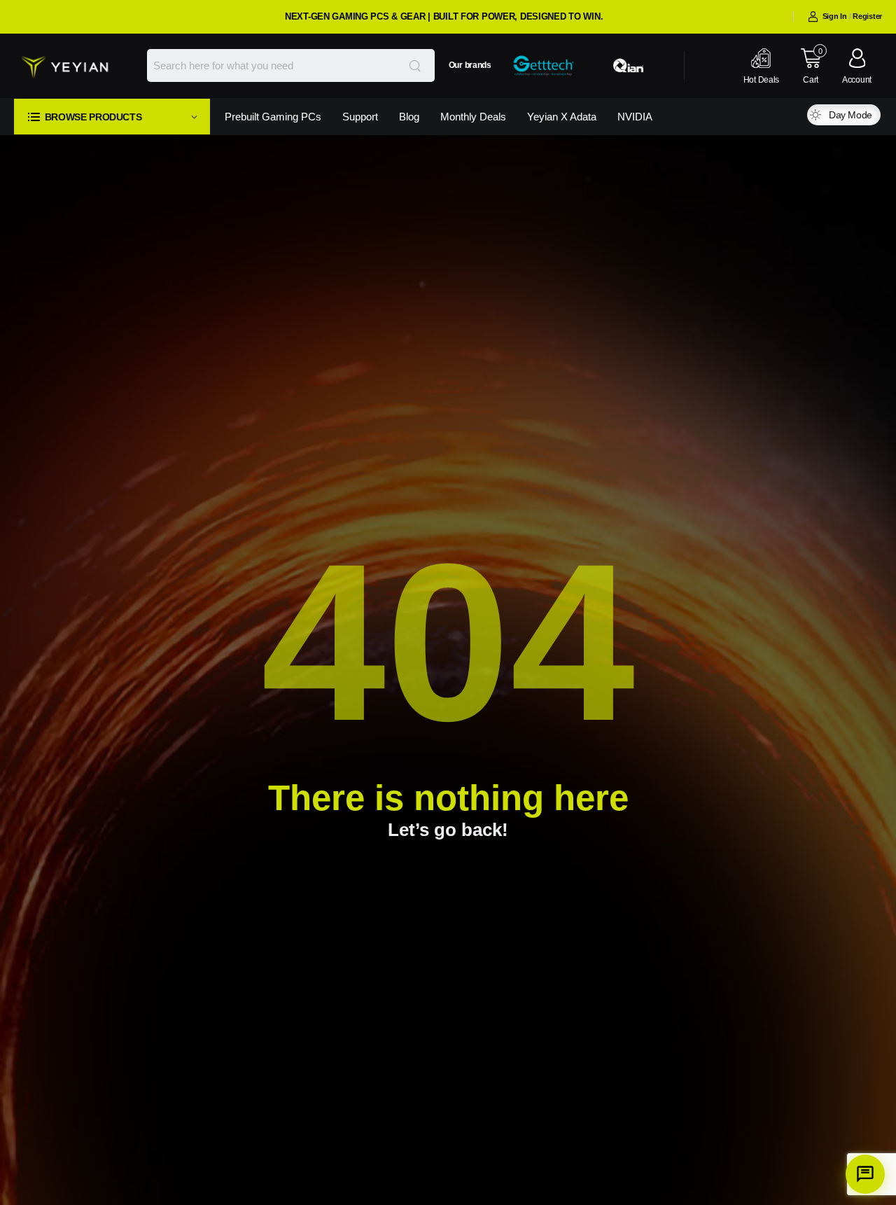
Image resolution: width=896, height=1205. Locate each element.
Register (867, 16)
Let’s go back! (448, 830)
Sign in (834, 16)
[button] (112, 116)
